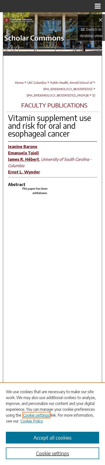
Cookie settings (36, 415)
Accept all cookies (52, 437)
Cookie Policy (32, 421)
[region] (52, 423)
